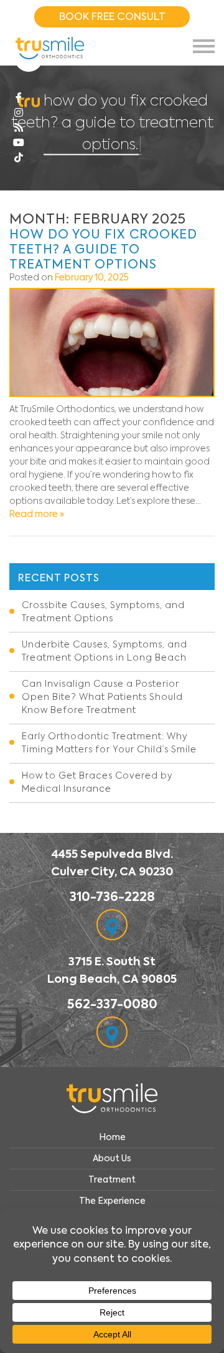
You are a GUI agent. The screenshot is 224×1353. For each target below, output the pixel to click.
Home (112, 1137)
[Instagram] (19, 113)
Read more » (36, 514)
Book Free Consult (112, 16)
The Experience (112, 1200)
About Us (112, 1158)
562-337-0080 (112, 1004)
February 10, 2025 (92, 277)
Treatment (112, 1179)
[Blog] (19, 128)
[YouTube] (19, 142)
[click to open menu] (204, 46)
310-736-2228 (112, 896)
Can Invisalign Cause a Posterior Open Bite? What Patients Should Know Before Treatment (102, 697)
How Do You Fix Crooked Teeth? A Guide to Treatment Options (103, 249)
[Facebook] (19, 98)
